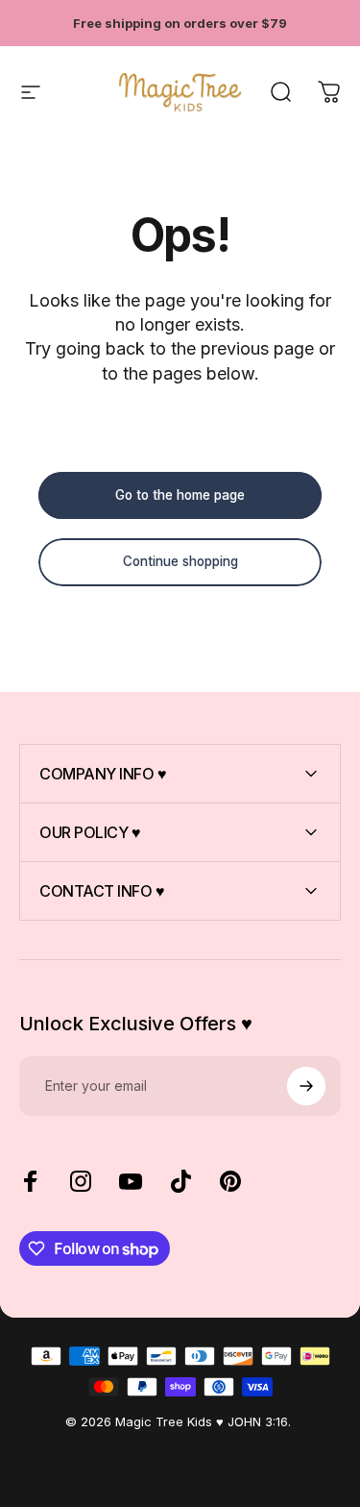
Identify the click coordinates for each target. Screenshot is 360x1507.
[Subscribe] (306, 1086)
